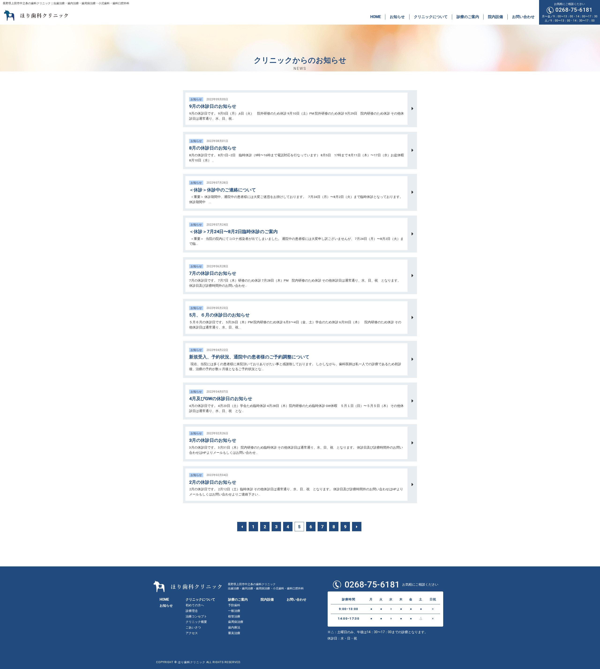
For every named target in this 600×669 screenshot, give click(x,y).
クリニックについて (431, 17)
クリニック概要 (196, 622)
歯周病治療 (235, 622)
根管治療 (234, 616)
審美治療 (234, 633)
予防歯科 (234, 605)
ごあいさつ (193, 627)
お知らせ (397, 17)
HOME (375, 17)
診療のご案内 (468, 17)
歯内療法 (234, 627)
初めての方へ (195, 605)
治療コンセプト (196, 616)
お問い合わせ (523, 17)
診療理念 (192, 611)
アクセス (192, 633)
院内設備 (495, 17)
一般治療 (234, 611)
